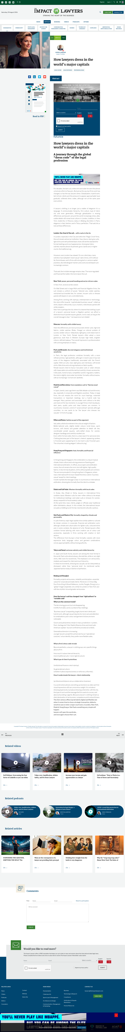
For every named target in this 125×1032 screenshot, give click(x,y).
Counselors (4, 1005)
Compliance (93, 27)
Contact (24, 991)
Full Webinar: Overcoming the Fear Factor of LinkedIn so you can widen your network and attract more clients (15, 776)
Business (72, 27)
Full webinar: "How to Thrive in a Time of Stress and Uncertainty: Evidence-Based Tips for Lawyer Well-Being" (108, 776)
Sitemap (24, 995)
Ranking (57, 22)
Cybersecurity (19, 27)
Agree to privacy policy (64, 126)
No (80, 116)
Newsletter (118, 12)
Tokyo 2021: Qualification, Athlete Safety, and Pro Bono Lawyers (46, 776)
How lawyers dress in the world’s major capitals (14, 860)
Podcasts (76, 22)
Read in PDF (38, 116)
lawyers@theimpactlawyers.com (94, 992)
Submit (60, 130)
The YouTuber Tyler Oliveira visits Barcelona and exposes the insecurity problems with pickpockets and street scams (46, 860)
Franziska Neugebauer (67, 814)
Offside (86, 22)
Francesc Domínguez (25, 814)
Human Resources (119, 27)
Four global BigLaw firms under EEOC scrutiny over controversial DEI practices (77, 860)
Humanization (7, 27)
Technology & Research (82, 27)
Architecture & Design (43, 27)
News (38, 22)
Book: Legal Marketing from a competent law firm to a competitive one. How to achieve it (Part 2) (26, 809)
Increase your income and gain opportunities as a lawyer (76, 776)
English (79, 113)
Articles (47, 22)
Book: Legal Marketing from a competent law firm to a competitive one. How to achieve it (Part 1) (109, 809)
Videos (66, 22)
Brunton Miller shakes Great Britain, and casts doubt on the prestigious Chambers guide (107, 860)
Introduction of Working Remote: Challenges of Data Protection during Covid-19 (67, 809)
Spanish (90, 113)
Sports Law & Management (31, 27)
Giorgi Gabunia (60, 53)
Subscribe (108, 12)
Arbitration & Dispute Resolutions (106, 27)
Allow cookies (82, 1027)
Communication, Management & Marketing (58, 27)
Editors (3, 1002)
